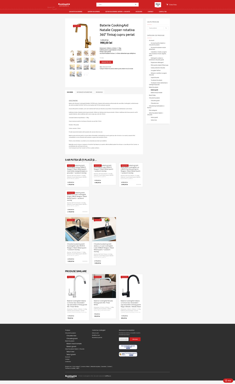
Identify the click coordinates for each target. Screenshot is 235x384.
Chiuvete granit (155, 100)
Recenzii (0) (99, 92)
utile (158, 4)
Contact (67, 359)
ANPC (77, 368)
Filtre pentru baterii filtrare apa (159, 65)
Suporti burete (155, 77)
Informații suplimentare (84, 92)
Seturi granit (154, 117)
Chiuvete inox (155, 103)
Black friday (152, 95)
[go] (136, 4)
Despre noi (68, 366)
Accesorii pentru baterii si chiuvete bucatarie (157, 44)
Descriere (70, 92)
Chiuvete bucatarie (154, 98)
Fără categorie (153, 110)
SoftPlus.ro (108, 376)
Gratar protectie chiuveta (158, 68)
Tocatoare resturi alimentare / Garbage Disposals (158, 83)
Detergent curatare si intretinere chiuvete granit (156, 59)
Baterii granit (118, 68)
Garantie (103, 366)
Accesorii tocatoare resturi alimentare (157, 48)
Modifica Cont (96, 335)
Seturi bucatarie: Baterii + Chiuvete (155, 113)
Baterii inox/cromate (127, 68)
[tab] (70, 92)
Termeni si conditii (70, 368)
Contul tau (68, 361)
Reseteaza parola (97, 337)
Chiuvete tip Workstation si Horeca (155, 106)
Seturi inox (154, 120)
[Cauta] (166, 28)
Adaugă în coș (106, 62)
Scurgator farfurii (155, 70)
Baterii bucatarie (109, 68)
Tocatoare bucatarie (156, 80)
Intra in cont (95, 333)
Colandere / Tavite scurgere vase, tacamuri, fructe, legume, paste (158, 53)
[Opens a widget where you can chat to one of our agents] (228, 380)
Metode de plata (95, 366)
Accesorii (151, 40)
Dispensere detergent (157, 62)
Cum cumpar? (76, 366)
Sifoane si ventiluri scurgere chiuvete (158, 74)
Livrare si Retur (85, 366)
